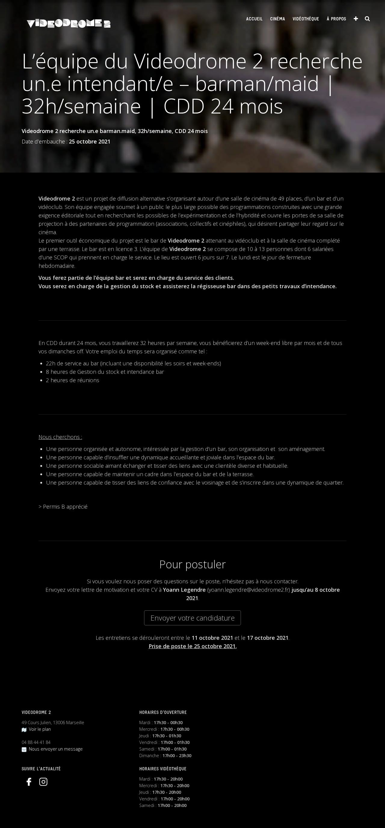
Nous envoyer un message (54, 749)
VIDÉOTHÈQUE (306, 19)
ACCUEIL (254, 19)
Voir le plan (38, 729)
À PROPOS (336, 19)
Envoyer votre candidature (192, 618)
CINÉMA (277, 19)
